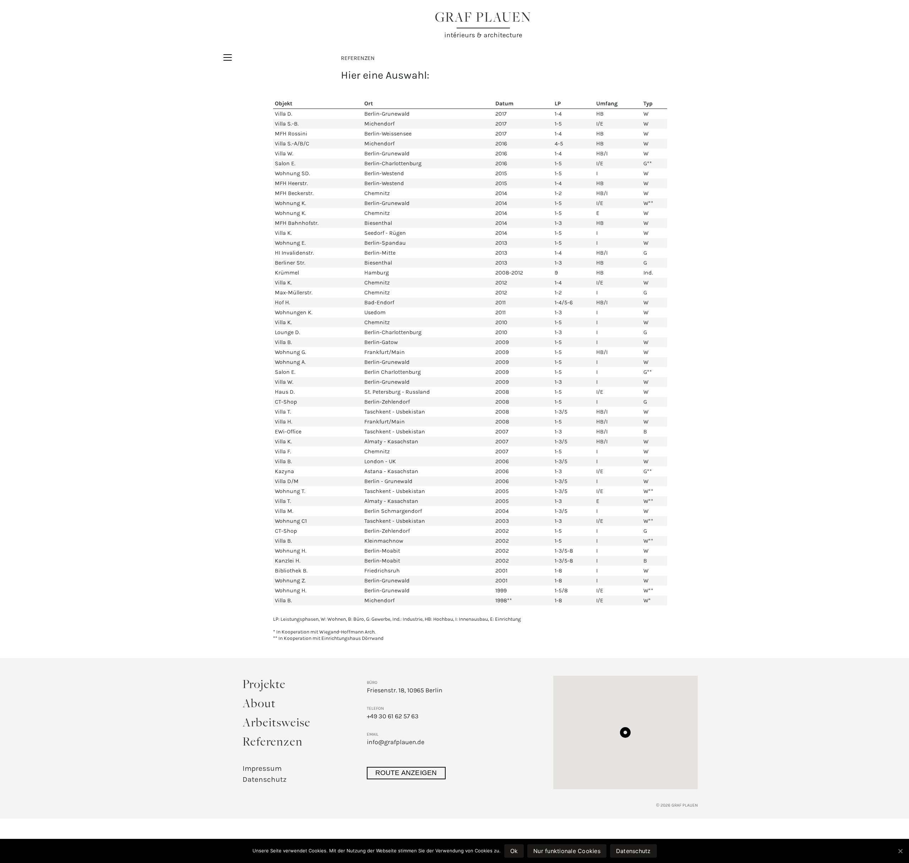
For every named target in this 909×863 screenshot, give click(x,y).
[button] (625, 732)
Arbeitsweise (277, 723)
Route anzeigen (406, 772)
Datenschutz (265, 779)
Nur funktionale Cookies (566, 850)
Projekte (264, 685)
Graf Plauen (483, 18)
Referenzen (273, 742)
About (259, 704)
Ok (514, 850)
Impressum (262, 768)
